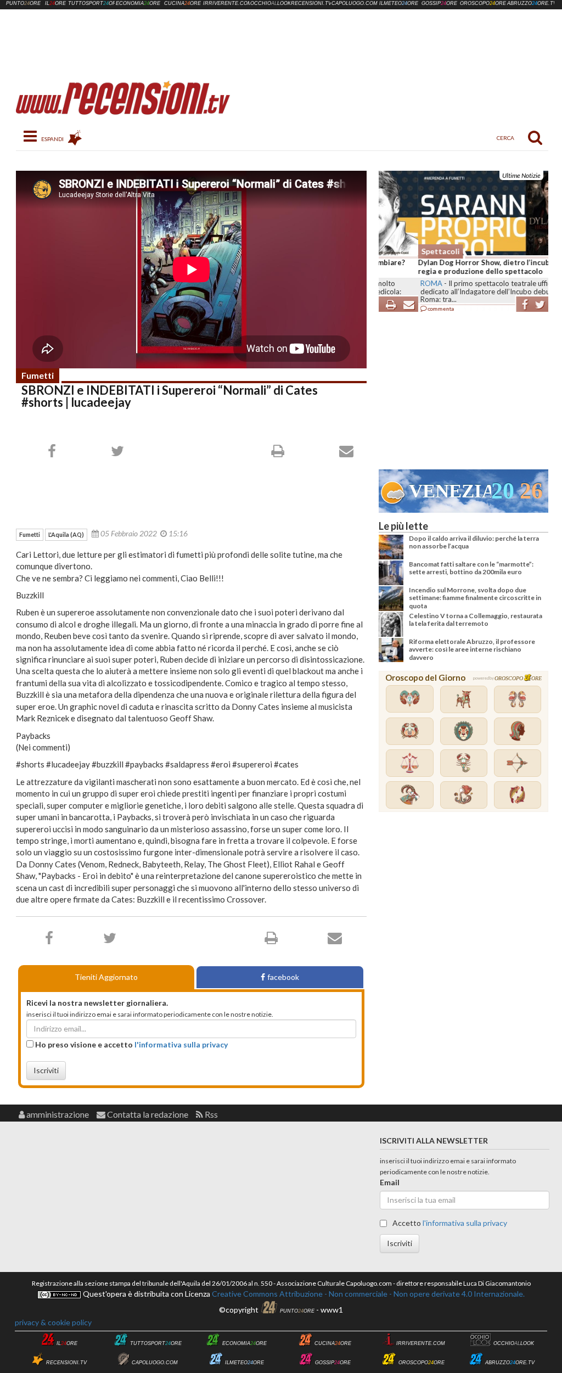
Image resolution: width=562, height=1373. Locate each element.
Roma (392, 283)
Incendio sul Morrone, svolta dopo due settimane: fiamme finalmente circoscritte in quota (475, 598)
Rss (210, 1114)
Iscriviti (46, 1070)
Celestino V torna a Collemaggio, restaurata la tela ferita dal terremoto (475, 619)
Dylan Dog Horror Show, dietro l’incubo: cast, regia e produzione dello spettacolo (457, 267)
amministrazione (57, 1114)
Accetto (449, 1223)
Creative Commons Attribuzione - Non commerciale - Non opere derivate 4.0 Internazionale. (367, 1293)
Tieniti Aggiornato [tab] (106, 977)
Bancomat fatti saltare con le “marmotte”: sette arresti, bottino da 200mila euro (471, 568)
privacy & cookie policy (53, 1322)
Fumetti (37, 375)
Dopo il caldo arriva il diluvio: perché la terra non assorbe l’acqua (474, 542)
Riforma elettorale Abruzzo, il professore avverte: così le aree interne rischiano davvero (472, 649)
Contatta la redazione (146, 1114)
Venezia (450, 491)
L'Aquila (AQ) (66, 534)
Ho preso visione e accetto (130, 1044)
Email (390, 1182)
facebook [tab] (283, 977)
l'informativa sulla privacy (181, 1044)
